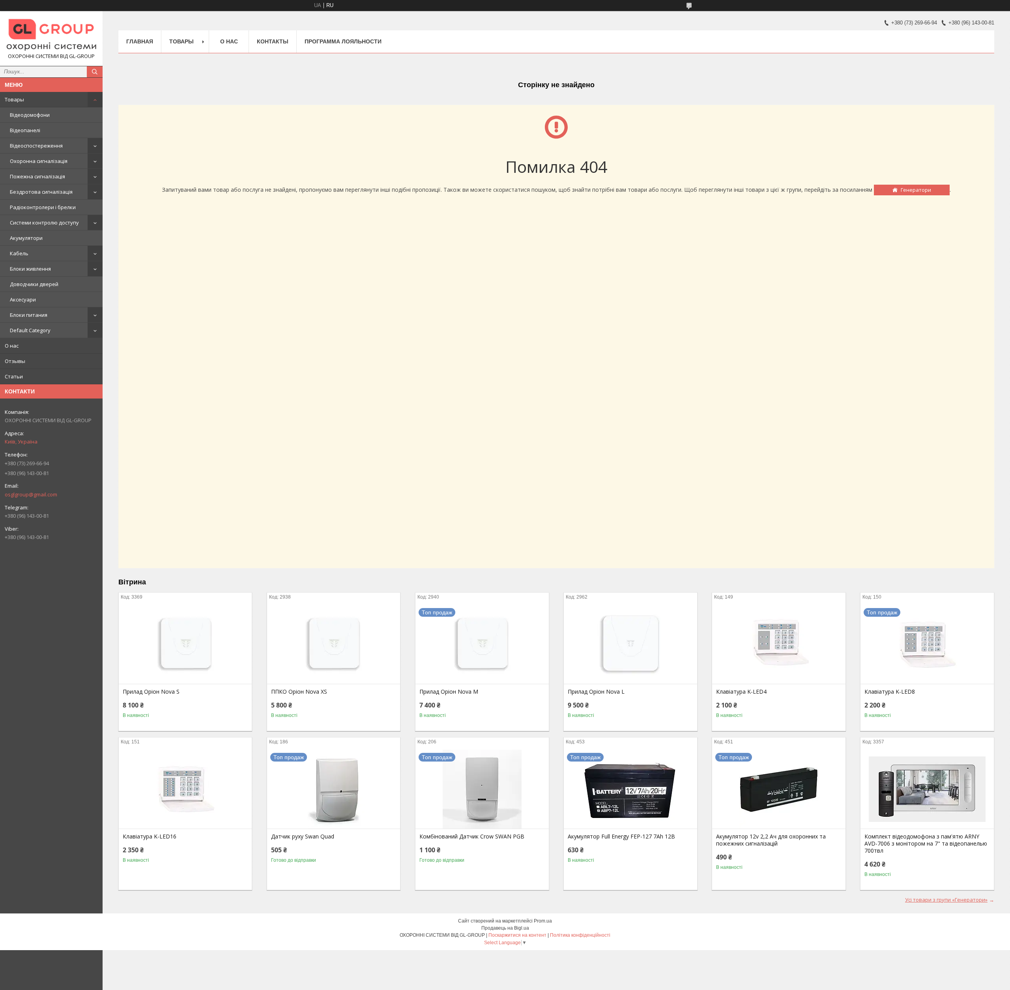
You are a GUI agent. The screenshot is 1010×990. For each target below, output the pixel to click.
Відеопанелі (25, 130)
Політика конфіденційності (580, 935)
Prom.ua (543, 921)
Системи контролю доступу (44, 222)
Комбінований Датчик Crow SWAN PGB (471, 836)
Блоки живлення (30, 268)
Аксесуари (23, 299)
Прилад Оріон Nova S (151, 691)
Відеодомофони (30, 114)
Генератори (916, 189)
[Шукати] (95, 72)
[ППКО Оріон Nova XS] (333, 644)
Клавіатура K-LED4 (741, 691)
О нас (12, 345)
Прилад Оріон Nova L (596, 691)
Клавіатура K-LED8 (889, 691)
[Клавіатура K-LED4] (778, 644)
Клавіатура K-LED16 (149, 836)
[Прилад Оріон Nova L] (630, 644)
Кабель (19, 253)
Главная (139, 41)
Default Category (30, 330)
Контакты (272, 41)
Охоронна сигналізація (38, 161)
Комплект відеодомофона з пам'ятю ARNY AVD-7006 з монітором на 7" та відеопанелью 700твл (925, 843)
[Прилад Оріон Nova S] (185, 644)
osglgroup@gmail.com (31, 494)
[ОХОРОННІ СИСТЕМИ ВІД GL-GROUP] (51, 35)
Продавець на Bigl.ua (505, 928)
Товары (14, 99)
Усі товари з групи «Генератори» (946, 899)
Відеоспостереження (36, 145)
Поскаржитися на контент (517, 935)
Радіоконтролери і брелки (43, 207)
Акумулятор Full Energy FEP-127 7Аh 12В (621, 836)
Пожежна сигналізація (37, 176)
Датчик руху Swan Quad (302, 836)
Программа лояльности (343, 41)
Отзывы (15, 361)
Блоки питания (28, 314)
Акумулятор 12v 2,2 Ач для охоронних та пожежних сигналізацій (771, 840)
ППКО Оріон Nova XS (299, 691)
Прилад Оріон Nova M (448, 691)
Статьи (14, 376)
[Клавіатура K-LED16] (185, 789)
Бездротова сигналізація (41, 191)
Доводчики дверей (34, 284)
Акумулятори (26, 237)
